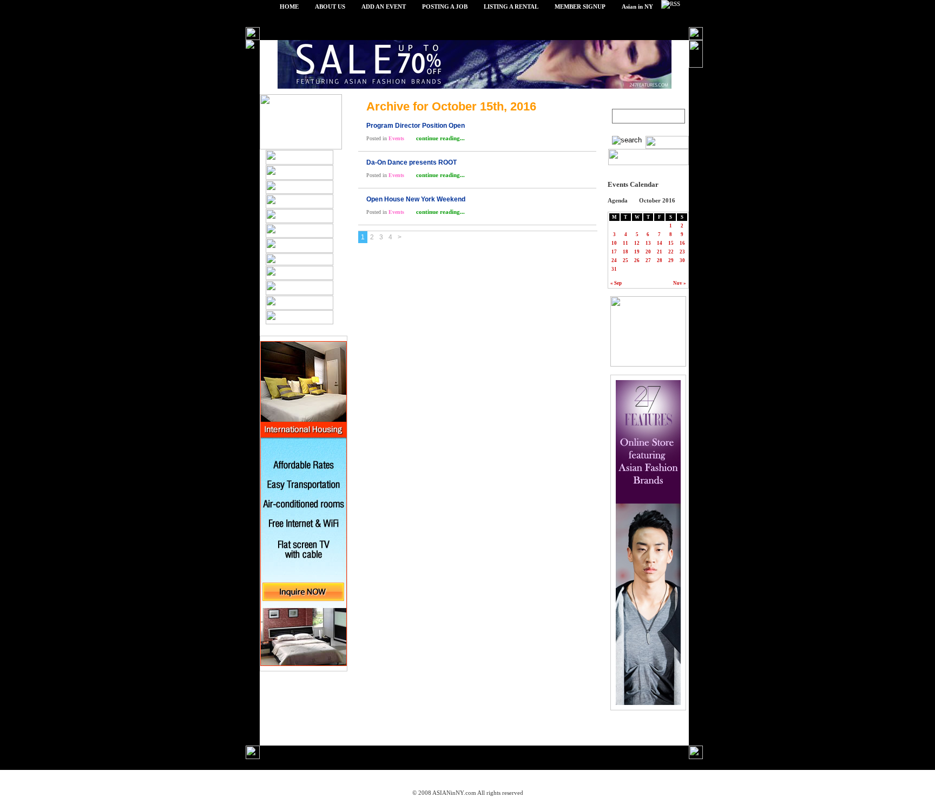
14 (659, 243)
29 (671, 260)
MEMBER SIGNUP (580, 6)
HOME (289, 6)
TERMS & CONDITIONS (447, 778)
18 (625, 251)
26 (637, 260)
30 (682, 260)
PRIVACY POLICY (372, 778)
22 (671, 251)
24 (614, 260)
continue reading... (439, 138)
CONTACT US (630, 778)
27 (648, 260)
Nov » (679, 283)
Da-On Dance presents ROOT (411, 162)
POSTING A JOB (444, 6)
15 (671, 243)
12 (637, 243)
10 (614, 243)
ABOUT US (330, 6)
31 (614, 269)
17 (614, 251)
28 (659, 260)
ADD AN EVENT (383, 6)
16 (682, 243)
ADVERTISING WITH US (532, 778)
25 (625, 260)
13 (648, 243)
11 (625, 243)
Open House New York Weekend (415, 199)
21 (659, 251)
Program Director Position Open (415, 125)
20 (648, 251)
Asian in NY (637, 6)
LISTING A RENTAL (511, 6)
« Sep (616, 283)
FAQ (589, 778)
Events (396, 138)
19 (637, 251)
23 (682, 251)
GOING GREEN (308, 778)
